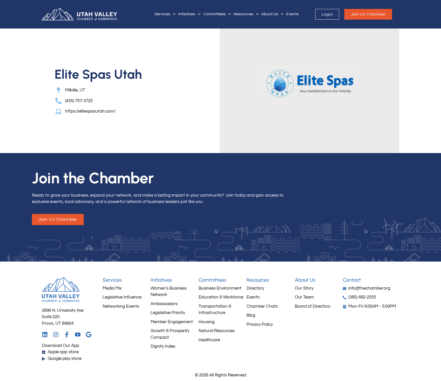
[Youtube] (78, 334)
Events (292, 14)
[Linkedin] (45, 334)
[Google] (89, 334)
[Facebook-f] (67, 334)
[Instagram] (56, 334)
